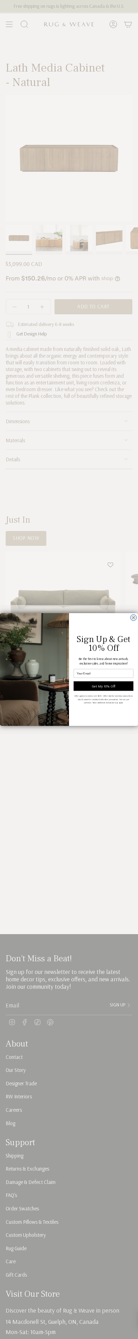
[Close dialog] (134, 618)
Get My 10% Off (103, 686)
